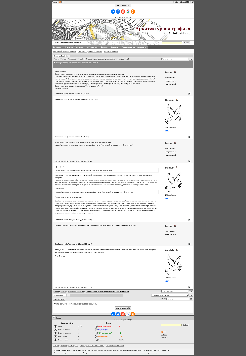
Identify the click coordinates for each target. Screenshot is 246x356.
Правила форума (95, 51)
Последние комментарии (115, 345)
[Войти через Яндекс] (123, 11)
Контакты (164, 337)
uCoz (151, 350)
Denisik (169, 100)
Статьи (71, 345)
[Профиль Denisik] (177, 100)
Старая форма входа (123, 17)
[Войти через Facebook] (118, 11)
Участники (82, 51)
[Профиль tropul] (175, 72)
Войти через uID (123, 5)
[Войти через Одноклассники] (133, 11)
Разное (63, 59)
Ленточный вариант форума (64, 51)
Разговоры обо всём (76, 59)
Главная (55, 2)
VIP (76, 345)
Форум (56, 59)
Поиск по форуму (111, 51)
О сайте (164, 334)
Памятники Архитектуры (95, 345)
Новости (64, 345)
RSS (62, 2)
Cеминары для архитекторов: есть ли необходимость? (107, 59)
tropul (168, 72)
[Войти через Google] (128, 11)
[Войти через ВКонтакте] (113, 11)
